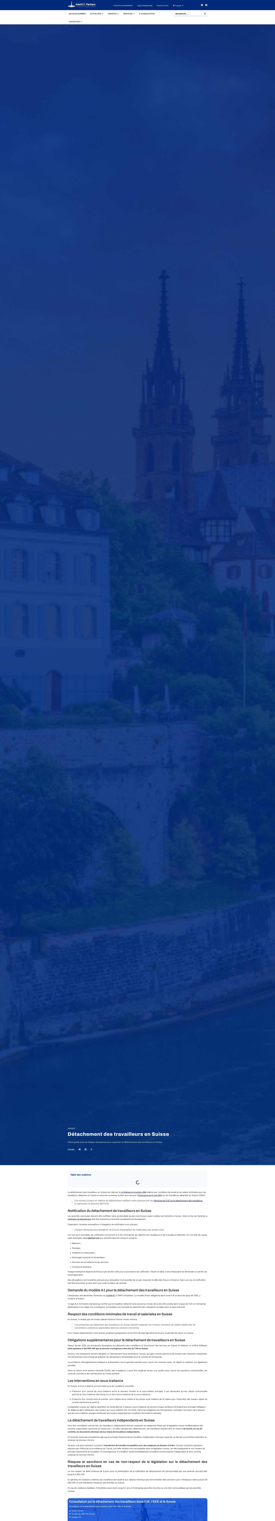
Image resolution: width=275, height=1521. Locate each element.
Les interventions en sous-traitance (87, 1200)
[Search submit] (205, 14)
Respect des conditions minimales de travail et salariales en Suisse (101, 1191)
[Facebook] (206, 5)
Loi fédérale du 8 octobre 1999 (133, 1220)
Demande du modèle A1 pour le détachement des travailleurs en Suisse (103, 1187)
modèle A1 (110, 1323)
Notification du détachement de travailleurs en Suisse (94, 1182)
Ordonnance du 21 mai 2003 (150, 1223)
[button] (178, 5)
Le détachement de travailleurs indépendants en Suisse (96, 1205)
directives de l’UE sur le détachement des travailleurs (178, 1228)
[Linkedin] (202, 5)
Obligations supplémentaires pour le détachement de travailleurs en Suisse (104, 1196)
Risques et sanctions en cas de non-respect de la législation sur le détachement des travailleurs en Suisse (116, 1210)
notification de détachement (79, 1247)
